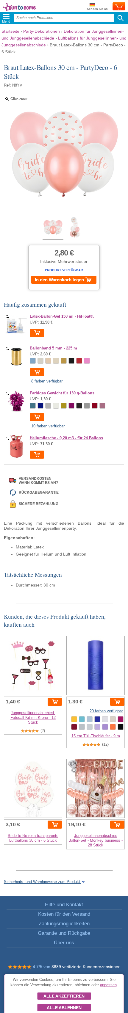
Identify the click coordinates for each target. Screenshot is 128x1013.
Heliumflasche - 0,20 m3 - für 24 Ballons (66, 438)
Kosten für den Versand (64, 914)
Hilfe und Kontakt (64, 904)
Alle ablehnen (64, 1007)
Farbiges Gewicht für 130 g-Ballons (62, 393)
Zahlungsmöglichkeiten (64, 923)
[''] (16, 325)
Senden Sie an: (98, 8)
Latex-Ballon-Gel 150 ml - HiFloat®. (62, 316)
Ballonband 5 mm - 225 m (53, 348)
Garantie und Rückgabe (64, 933)
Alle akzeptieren (64, 996)
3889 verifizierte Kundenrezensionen (86, 966)
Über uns (64, 942)
